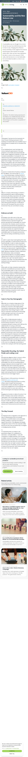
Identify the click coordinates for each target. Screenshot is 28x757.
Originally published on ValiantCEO (11, 106)
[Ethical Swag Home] (8, 4)
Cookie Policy (8, 748)
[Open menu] (26, 4)
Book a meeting (18, 471)
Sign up (17, 1)
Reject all (12, 753)
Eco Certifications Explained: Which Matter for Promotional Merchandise (13, 538)
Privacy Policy (16, 748)
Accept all (12, 751)
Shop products (7, 471)
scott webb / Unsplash (13, 85)
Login (13, 1)
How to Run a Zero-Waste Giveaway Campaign (13, 568)
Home (4, 11)
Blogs (8, 11)
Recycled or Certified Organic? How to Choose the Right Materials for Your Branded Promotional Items (14, 508)
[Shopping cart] (23, 4)
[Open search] (21, 4)
